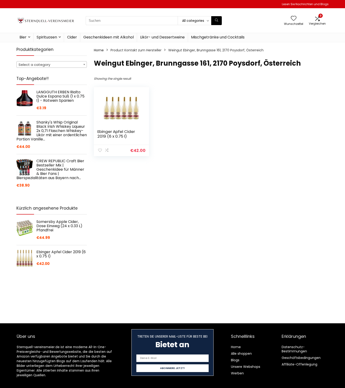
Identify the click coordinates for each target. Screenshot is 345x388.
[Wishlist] (293, 19)
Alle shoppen (241, 353)
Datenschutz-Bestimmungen (294, 349)
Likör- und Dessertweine (162, 37)
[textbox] (52, 64)
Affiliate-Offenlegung (299, 364)
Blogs (235, 360)
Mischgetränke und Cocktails (218, 37)
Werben (237, 373)
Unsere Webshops (245, 366)
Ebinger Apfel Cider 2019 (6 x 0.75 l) (116, 134)
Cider (72, 37)
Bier (23, 37)
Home (99, 50)
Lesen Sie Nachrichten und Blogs (305, 4)
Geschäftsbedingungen (301, 357)
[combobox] (51, 64)
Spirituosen (47, 37)
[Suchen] (216, 20)
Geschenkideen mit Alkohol (108, 37)
